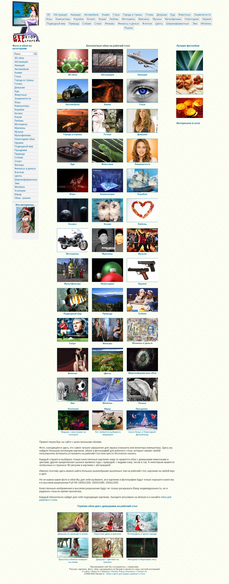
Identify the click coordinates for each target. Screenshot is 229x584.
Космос (91, 19)
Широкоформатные (177, 23)
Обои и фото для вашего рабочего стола (125, 574)
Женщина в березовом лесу (142, 559)
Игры (49, 19)
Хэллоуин (20, 190)
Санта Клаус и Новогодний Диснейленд (142, 433)
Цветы (159, 23)
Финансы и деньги (128, 23)
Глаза (116, 14)
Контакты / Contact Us (136, 571)
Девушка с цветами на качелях (107, 560)
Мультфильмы (173, 19)
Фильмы (109, 23)
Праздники (20, 150)
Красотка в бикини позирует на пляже (73, 560)
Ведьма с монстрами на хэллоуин (73, 433)
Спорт (98, 23)
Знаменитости (202, 14)
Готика (149, 14)
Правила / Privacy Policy (112, 571)
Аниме (106, 14)
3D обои (19, 58)
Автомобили (91, 14)
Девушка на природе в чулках (73, 534)
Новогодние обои (24, 139)
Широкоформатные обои (142, 373)
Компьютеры (63, 19)
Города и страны (132, 14)
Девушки (162, 14)
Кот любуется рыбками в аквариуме (107, 433)
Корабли (78, 19)
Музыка (157, 19)
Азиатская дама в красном (107, 534)
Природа (74, 23)
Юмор (17, 194)
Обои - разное (22, 198)
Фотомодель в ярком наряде (142, 534)
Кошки (102, 19)
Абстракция (60, 14)
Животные (184, 14)
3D (48, 14)
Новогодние (192, 19)
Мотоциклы (128, 19)
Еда (172, 14)
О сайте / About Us (91, 571)
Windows (206, 23)
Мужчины (143, 19)
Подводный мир (56, 23)
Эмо (194, 23)
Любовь (114, 19)
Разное (129, 28)
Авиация (76, 14)
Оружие (206, 19)
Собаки (86, 23)
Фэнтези (147, 23)
